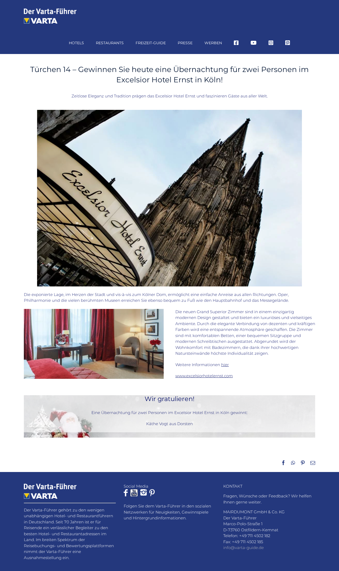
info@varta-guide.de (243, 547)
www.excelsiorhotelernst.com (204, 375)
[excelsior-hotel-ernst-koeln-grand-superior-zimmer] (94, 310)
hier (225, 364)
